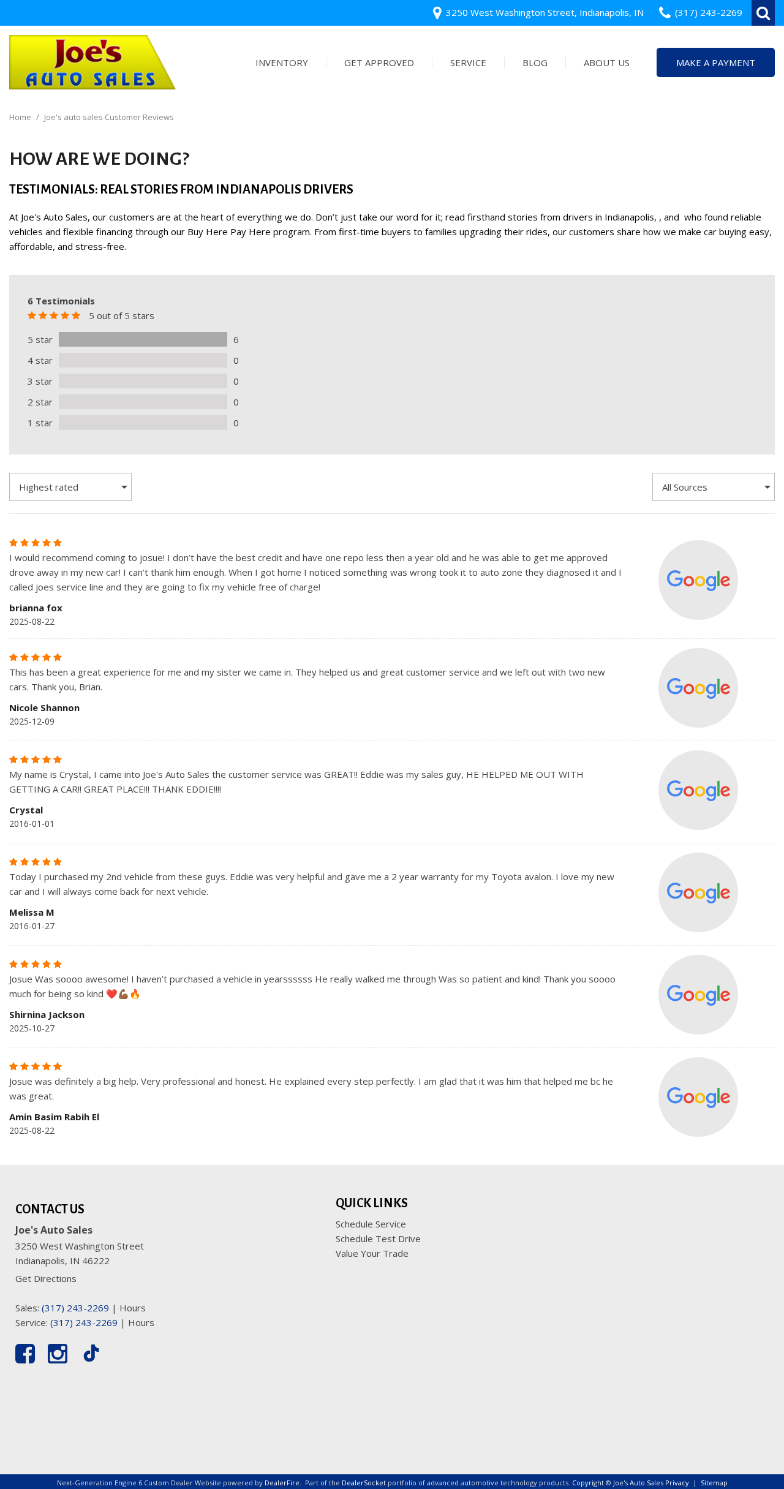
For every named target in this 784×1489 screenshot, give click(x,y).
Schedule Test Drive (378, 1238)
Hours (132, 1308)
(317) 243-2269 (75, 1308)
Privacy (677, 1482)
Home (21, 117)
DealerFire (282, 1482)
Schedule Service (371, 1224)
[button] (763, 13)
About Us (607, 62)
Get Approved (379, 62)
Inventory (281, 62)
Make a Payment (715, 62)
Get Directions (46, 1278)
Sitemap (714, 1482)
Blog (535, 62)
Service (468, 62)
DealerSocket (364, 1482)
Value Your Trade (372, 1253)
